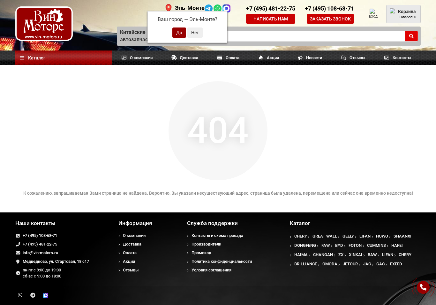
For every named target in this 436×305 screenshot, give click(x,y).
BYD (339, 245)
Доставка (189, 57)
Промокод (201, 252)
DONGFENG (305, 245)
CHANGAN (323, 254)
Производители (206, 244)
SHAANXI (402, 236)
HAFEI (397, 245)
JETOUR (350, 264)
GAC (380, 264)
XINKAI (355, 254)
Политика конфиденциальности (222, 261)
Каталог (300, 223)
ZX (340, 254)
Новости (314, 57)
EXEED (396, 264)
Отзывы (357, 57)
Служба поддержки (212, 223)
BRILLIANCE (305, 264)
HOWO (382, 236)
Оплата (232, 57)
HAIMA (301, 254)
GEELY (348, 236)
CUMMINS (376, 245)
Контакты (402, 57)
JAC (367, 264)
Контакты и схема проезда (217, 235)
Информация (135, 223)
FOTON (355, 245)
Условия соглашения (211, 270)
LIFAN (365, 236)
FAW (325, 245)
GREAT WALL (324, 236)
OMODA (329, 264)
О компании (141, 57)
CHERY (300, 236)
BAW (372, 254)
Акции (273, 57)
